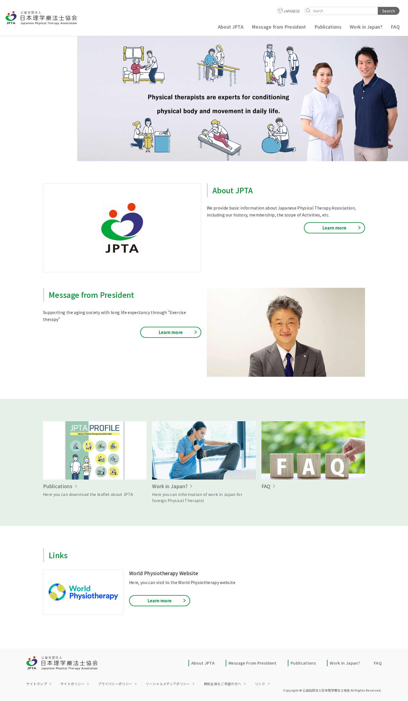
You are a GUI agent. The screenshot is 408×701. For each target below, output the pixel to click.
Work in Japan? (345, 663)
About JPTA (203, 663)
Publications (303, 663)
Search (388, 11)
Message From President (252, 663)
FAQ (378, 663)
